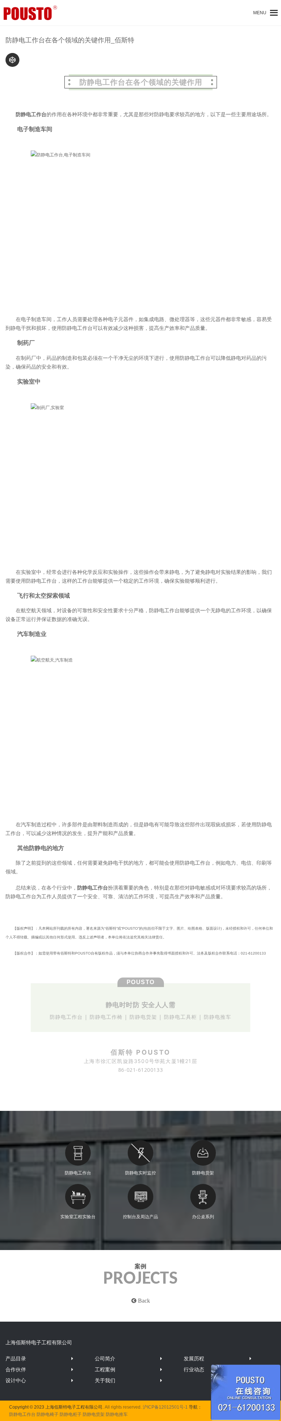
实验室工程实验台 (77, 1216)
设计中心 (15, 1380)
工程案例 (105, 1369)
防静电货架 (203, 1173)
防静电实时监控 (140, 1173)
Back (143, 1300)
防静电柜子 (71, 1414)
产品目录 (15, 1358)
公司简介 (105, 1358)
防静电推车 (117, 1414)
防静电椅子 (48, 1414)
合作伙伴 (15, 1369)
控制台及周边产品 (140, 1216)
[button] (259, 12)
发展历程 (194, 1358)
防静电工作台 (78, 1173)
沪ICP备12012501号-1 (165, 1407)
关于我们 (105, 1380)
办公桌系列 (203, 1216)
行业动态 (194, 1369)
